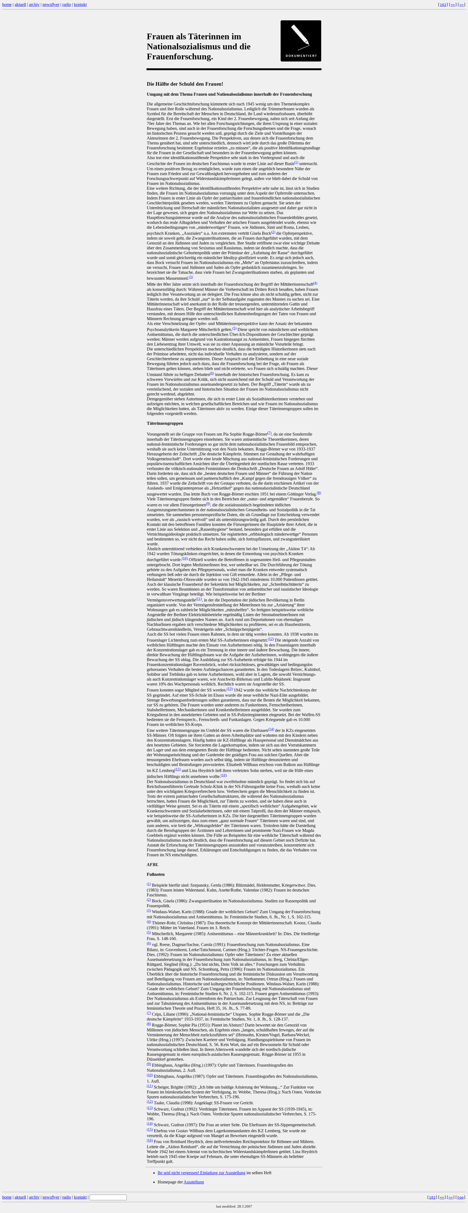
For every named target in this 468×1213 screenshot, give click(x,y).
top (460, 1197)
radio (66, 4)
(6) (212, 373)
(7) (269, 433)
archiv (34, 4)
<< (453, 5)
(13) (230, 689)
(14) (271, 729)
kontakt (80, 4)
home (7, 4)
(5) (234, 328)
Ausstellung (194, 1182)
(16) (224, 775)
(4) (315, 283)
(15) (178, 769)
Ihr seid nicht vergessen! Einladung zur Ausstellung (201, 1172)
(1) (296, 162)
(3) (191, 277)
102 (443, 5)
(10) (185, 558)
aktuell (20, 4)
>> (461, 5)
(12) (271, 639)
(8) (319, 493)
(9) (208, 503)
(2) (273, 232)
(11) (199, 599)
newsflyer (51, 4)
